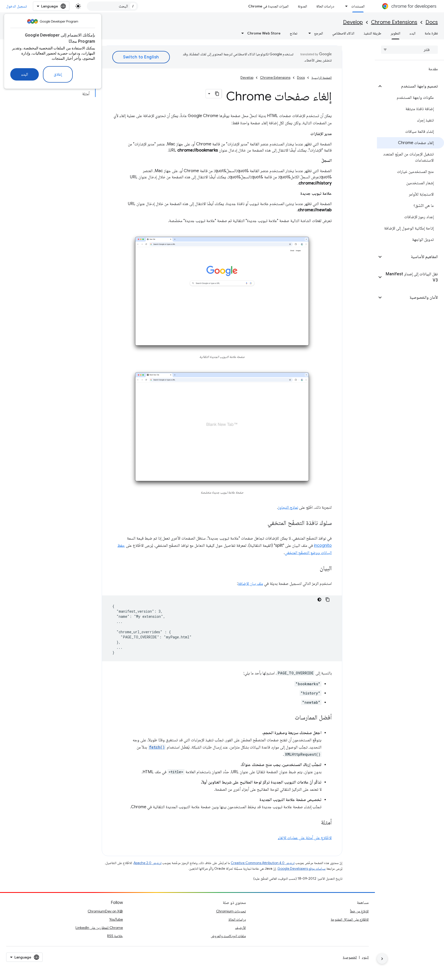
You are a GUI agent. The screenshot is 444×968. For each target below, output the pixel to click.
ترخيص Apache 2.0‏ (147, 863)
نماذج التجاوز (288, 507)
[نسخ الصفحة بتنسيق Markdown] (217, 93)
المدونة (302, 6)
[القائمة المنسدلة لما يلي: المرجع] (308, 33)
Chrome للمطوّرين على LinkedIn (99, 927)
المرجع (318, 33)
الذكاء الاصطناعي (343, 33)
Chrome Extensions (394, 22)
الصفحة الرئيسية (321, 77)
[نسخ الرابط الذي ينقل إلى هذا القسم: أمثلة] (316, 823)
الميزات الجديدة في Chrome (268, 6)
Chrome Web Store (264, 33)
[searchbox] (409, 50)
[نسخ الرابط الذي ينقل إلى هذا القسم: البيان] (314, 568)
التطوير (395, 33)
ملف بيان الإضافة (250, 583)
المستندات (358, 6)
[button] (413, 86)
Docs (431, 22)
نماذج (293, 33)
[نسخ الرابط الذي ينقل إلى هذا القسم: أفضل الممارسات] (289, 718)
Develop (353, 22)
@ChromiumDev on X (105, 911)
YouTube (116, 919)
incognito (323, 545)
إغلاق (58, 74)
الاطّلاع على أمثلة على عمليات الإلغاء (305, 837)
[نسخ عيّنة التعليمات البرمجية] (327, 599)
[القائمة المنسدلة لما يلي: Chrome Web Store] (241, 33)
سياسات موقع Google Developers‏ (302, 868)
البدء (24, 74)
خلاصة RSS (115, 936)
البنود (365, 957)
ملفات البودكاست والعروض (228, 936)
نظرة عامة (431, 33)
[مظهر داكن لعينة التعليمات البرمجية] (319, 599)
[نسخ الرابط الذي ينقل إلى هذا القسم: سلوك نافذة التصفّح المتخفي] (262, 523)
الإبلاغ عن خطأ (359, 911)
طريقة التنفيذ (372, 33)
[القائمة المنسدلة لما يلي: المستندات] (345, 6)
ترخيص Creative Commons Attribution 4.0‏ (262, 863)
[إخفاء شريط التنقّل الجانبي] (382, 959)
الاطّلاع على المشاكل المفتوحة (350, 919)
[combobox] (112, 6)
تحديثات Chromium (231, 911)
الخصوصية (350, 957)
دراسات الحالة (325, 6)
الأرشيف (240, 927)
